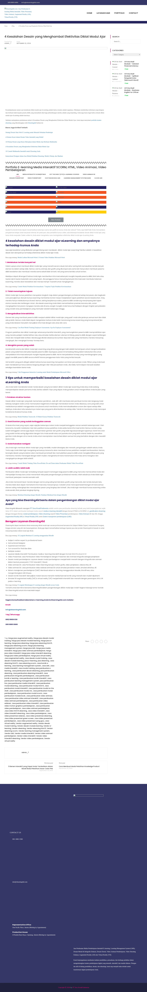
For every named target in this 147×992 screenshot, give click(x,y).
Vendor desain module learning (30, 726)
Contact (133, 13)
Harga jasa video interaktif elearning (36, 653)
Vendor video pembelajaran (32, 738)
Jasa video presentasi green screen (19, 718)
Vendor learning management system (33, 731)
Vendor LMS (9, 733)
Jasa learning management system (26, 666)
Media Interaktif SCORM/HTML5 (34, 174)
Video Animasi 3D (89, 174)
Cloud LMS (98, 178)
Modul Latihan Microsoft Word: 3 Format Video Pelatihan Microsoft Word (41, 257)
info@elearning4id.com (19, 882)
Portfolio (119, 13)
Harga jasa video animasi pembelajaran (29, 651)
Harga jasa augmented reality (20, 638)
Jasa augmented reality (14, 658)
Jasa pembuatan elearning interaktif (28, 673)
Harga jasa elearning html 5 (41, 643)
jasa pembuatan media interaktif (21, 683)
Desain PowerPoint (16, 178)
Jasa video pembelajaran (36, 713)
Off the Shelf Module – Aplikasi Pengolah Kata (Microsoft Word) (131, 77)
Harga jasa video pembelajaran (17, 656)
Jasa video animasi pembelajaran (36, 708)
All (18, 174)
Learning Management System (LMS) (77, 178)
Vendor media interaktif (24, 733)
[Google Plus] (96, 641)
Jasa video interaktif (36, 711)
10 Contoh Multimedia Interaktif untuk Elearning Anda (23, 151)
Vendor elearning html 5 (36, 728)
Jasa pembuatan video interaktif (25, 703)
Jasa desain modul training (36, 658)
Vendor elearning (19, 728)
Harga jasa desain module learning (26, 641)
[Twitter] (101, 641)
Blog (13, 26)
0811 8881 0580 (17, 839)
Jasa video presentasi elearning (39, 716)
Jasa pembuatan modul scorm (29, 693)
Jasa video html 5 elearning (15, 711)
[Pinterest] (105, 641)
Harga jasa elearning (20, 643)
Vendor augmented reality (26, 723)
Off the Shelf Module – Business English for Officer (131, 90)
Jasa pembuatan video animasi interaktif (21, 698)
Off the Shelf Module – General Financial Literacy (131, 64)
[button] (56, 220)
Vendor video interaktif (26, 736)
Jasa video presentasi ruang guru (30, 721)
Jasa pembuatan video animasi (39, 696)
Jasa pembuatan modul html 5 (31, 686)
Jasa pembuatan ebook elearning (26, 671)
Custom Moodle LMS (52, 178)
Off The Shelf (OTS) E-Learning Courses (64, 174)
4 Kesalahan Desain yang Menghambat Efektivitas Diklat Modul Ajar (27, 146)
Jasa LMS (45, 666)
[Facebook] (92, 641)
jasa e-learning (30, 661)
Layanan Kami (103, 13)
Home (89, 13)
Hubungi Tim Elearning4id (103, 3)
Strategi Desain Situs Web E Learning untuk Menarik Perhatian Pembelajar (29, 132)
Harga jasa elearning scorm (15, 646)
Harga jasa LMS (29, 648)
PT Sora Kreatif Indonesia (80, 987)
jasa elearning (43, 661)
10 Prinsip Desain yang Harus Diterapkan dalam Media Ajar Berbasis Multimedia (31, 142)
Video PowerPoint (34, 178)
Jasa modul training (26, 668)
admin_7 (7, 43)
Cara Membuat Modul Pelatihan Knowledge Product (79, 766)
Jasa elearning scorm (27, 663)
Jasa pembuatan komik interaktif (32, 678)
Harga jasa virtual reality (41, 656)
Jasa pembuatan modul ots (20, 691)
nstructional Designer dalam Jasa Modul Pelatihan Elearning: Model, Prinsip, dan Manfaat (34, 156)
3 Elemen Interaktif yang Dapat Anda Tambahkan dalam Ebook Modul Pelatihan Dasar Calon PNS (30, 767)
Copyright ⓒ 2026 (64, 987)
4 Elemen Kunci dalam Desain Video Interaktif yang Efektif (24, 137)
